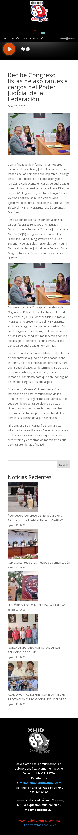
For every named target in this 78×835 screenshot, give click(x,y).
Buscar (63, 464)
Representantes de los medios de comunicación (39, 562)
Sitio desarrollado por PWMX (39, 825)
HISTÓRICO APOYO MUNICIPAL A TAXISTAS (37, 605)
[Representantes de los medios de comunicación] (23, 544)
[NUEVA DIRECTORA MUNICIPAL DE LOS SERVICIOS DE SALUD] (23, 629)
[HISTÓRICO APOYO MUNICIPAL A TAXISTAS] (23, 587)
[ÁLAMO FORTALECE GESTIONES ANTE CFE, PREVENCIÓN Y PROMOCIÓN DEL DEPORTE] (23, 676)
